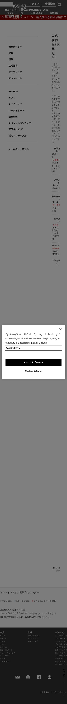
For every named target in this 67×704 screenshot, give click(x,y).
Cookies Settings (33, 371)
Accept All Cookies (33, 362)
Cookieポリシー (14, 347)
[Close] (60, 329)
